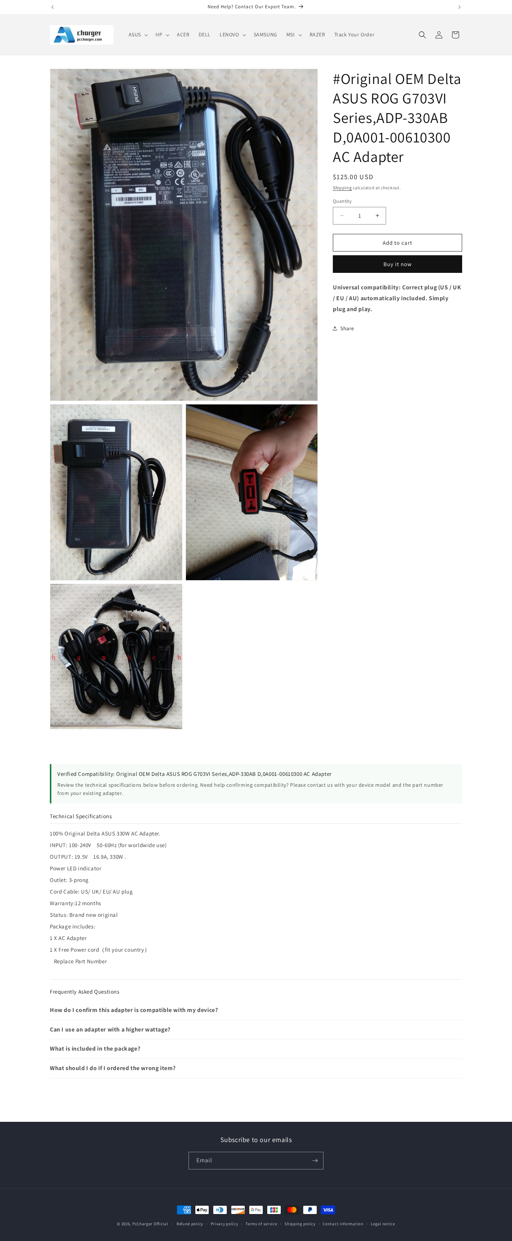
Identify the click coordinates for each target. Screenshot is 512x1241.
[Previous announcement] (52, 7)
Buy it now (397, 264)
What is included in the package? (95, 1048)
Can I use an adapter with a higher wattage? (110, 1029)
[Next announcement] (459, 7)
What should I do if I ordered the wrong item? (113, 1068)
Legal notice (383, 1223)
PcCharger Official (150, 1223)
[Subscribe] (315, 1160)
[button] (137, 34)
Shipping (342, 187)
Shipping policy (300, 1223)
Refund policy (190, 1223)
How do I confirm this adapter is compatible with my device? (134, 1010)
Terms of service (261, 1223)
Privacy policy (224, 1223)
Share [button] (347, 328)
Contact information (343, 1223)
